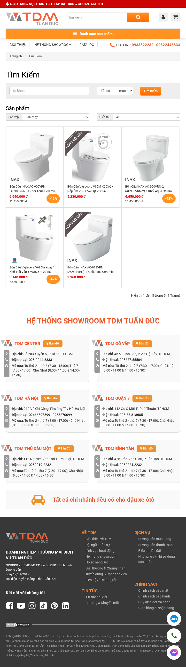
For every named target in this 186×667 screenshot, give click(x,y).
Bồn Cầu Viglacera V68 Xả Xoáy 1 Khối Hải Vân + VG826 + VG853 (32, 270)
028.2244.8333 (40, 360)
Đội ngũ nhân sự (97, 545)
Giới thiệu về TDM (98, 539)
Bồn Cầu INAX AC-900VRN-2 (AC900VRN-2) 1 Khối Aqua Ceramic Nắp (149, 189)
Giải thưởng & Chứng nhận (105, 568)
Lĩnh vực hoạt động (100, 551)
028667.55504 (131, 360)
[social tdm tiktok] (43, 606)
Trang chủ (16, 56)
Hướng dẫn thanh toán (155, 545)
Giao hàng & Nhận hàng (156, 608)
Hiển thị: (104, 117)
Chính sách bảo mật (153, 590)
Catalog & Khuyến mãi (102, 603)
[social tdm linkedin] (66, 606)
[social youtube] (21, 606)
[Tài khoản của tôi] (164, 17)
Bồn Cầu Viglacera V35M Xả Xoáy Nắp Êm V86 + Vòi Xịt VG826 (90, 189)
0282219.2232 (40, 465)
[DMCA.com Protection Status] (18, 624)
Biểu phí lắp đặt (149, 551)
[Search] (138, 17)
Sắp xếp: (14, 117)
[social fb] (10, 606)
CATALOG (86, 45)
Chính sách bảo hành (154, 596)
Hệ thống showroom (100, 556)
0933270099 (62, 415)
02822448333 (168, 45)
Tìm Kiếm (35, 56)
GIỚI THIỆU (17, 45)
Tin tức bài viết (96, 597)
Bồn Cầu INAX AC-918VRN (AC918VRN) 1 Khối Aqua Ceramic (90, 270)
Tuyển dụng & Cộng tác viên (106, 574)
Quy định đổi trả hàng (154, 602)
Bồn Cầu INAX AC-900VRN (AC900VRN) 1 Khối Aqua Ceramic (32, 189)
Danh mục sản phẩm (96, 34)
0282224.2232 (131, 465)
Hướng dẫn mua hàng (154, 539)
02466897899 (39, 415)
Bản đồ (53, 343)
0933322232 (143, 45)
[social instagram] (32, 606)
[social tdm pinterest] (54, 606)
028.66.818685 (131, 415)
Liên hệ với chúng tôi (100, 580)
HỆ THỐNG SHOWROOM (52, 45)
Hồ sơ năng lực (96, 562)
